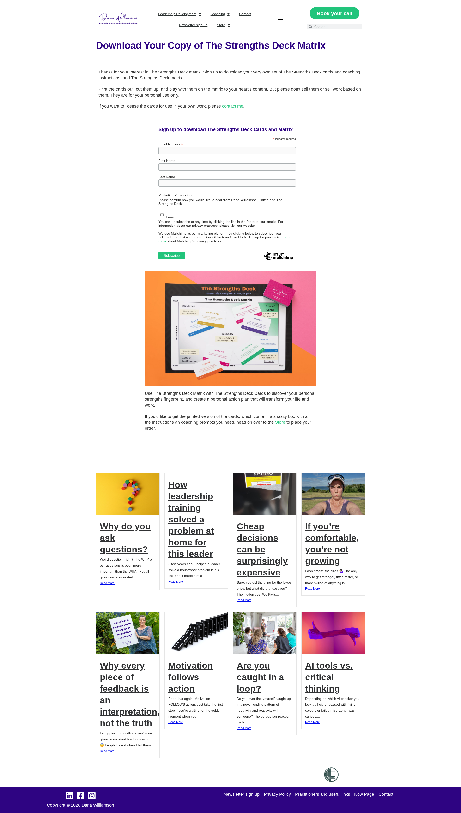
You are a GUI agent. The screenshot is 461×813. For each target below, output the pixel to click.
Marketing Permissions (175, 195)
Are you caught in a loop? (260, 677)
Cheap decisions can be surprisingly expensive (262, 549)
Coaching (218, 14)
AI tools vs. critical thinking (329, 677)
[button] (280, 19)
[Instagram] (92, 795)
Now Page (364, 794)
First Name (166, 161)
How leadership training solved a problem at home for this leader (191, 519)
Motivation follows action (190, 677)
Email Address (170, 144)
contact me (232, 106)
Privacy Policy (277, 794)
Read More (107, 583)
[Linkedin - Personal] (69, 795)
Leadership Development (177, 14)
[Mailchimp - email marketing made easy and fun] (278, 260)
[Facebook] (80, 795)
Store (221, 25)
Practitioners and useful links (322, 794)
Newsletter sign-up (193, 25)
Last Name (166, 177)
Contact (245, 14)
